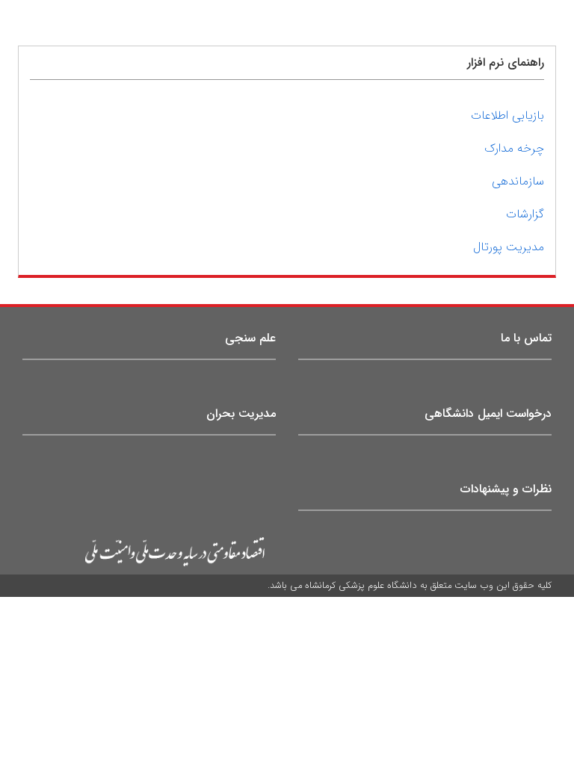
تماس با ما (526, 338)
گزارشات (525, 214)
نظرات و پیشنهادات (506, 489)
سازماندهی (518, 181)
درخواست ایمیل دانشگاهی (488, 413)
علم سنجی (250, 338)
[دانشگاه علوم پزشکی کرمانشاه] (143, 552)
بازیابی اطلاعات (507, 115)
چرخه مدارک (514, 148)
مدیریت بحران (241, 413)
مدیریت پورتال (508, 247)
